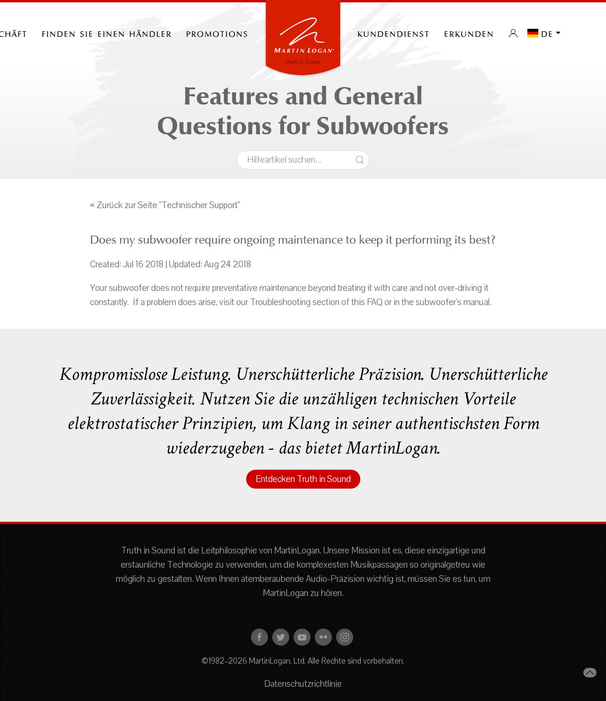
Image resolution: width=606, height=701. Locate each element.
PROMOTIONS (217, 33)
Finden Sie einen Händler (107, 33)
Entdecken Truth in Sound (303, 479)
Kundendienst (393, 33)
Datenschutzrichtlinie (303, 684)
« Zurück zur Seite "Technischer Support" (165, 205)
